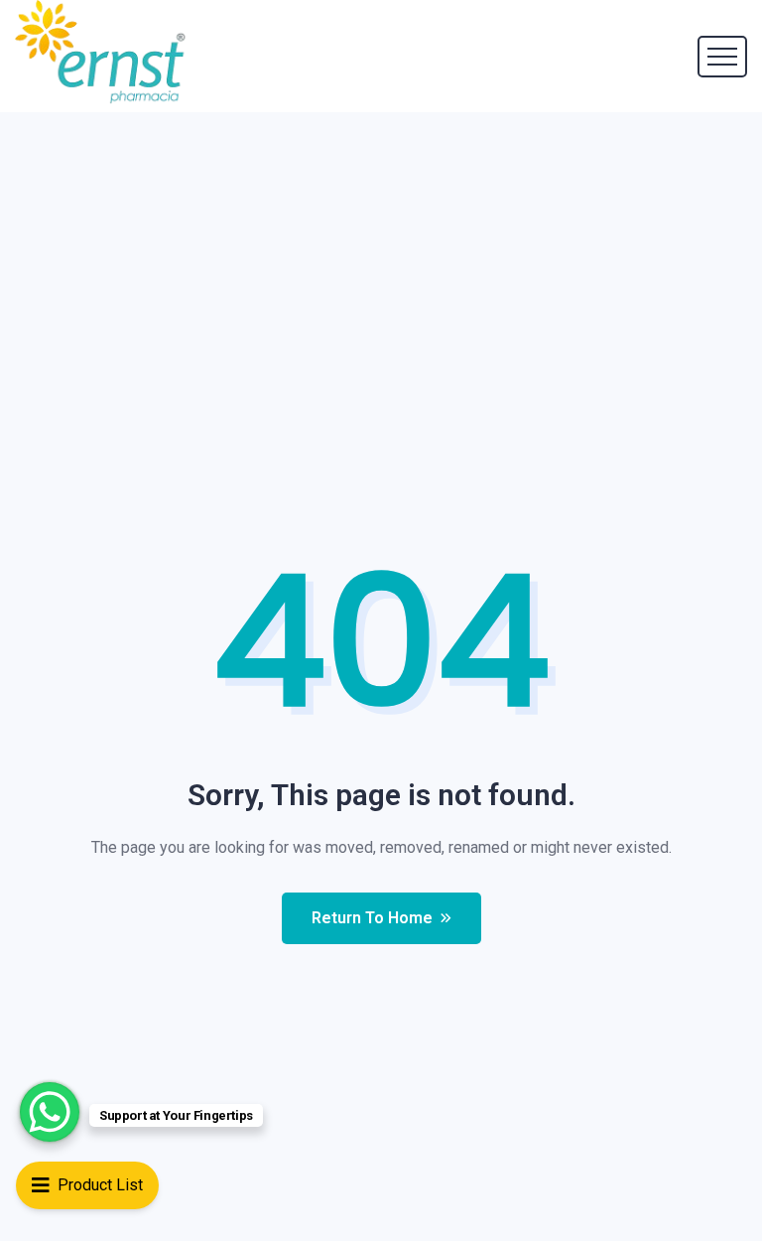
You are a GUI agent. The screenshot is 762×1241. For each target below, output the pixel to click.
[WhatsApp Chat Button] (49, 1112)
